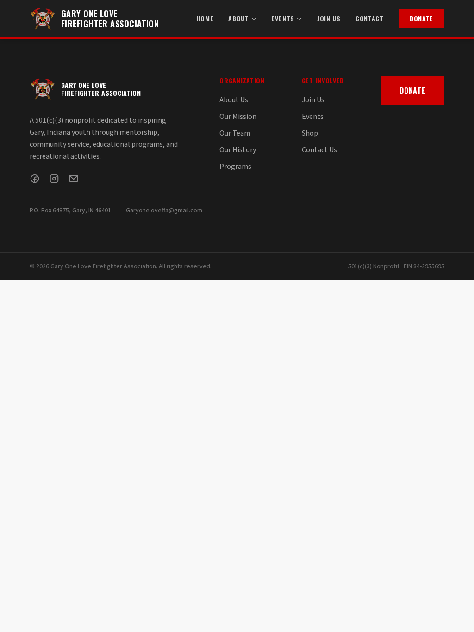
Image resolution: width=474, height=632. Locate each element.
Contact (370, 18)
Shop (310, 133)
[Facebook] (35, 178)
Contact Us (319, 150)
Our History (237, 150)
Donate (421, 18)
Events (283, 18)
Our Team (234, 133)
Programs (235, 166)
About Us (233, 100)
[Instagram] (54, 178)
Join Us (329, 18)
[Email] (74, 178)
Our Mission (237, 117)
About (238, 18)
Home (204, 18)
